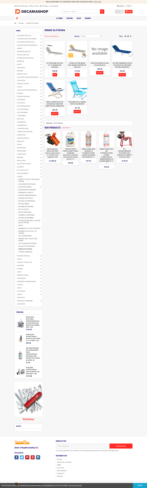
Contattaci (54, 6)
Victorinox (28, 419)
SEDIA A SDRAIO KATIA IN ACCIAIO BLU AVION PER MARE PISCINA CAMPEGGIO (55, 104)
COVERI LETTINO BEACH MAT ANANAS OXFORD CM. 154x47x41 (77, 65)
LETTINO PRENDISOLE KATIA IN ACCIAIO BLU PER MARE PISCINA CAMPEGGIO (122, 65)
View (120, 36)
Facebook (16, 457)
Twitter (22, 457)
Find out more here (75, 485)
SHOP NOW (97, 2)
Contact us (60, 473)
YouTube (27, 457)
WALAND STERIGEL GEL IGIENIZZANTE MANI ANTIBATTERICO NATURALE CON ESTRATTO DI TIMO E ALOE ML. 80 (33, 354)
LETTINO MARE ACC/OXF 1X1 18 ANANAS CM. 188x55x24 (54, 65)
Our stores (60, 468)
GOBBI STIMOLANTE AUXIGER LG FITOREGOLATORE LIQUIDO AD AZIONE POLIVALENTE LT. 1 (88, 153)
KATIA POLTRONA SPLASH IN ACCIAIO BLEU (100, 64)
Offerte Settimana (21, 6)
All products (66, 127)
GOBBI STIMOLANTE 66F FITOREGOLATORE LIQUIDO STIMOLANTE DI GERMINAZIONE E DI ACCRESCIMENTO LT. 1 (107, 156)
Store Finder (34, 6)
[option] (53, 150)
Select (83, 36)
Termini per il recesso (64, 462)
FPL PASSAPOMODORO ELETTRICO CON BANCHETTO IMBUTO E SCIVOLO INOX (124, 153)
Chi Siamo (45, 6)
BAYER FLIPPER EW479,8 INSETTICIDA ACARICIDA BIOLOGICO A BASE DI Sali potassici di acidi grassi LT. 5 (70, 154)
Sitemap (60, 476)
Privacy (59, 459)
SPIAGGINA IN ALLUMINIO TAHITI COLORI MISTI (77, 103)
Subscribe (122, 446)
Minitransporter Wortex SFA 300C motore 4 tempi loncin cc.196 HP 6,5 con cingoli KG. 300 (52, 153)
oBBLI (59, 465)
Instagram (38, 457)
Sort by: (77, 36)
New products (61, 470)
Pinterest (33, 457)
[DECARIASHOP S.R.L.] (32, 11)
